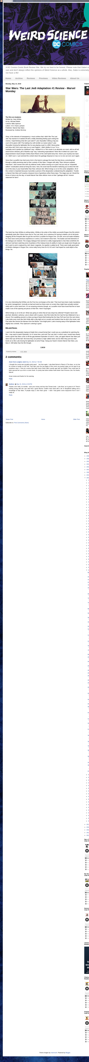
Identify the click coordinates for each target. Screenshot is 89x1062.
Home (8, 78)
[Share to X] (23, 351)
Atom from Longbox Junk (17, 362)
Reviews (31, 78)
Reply (10, 378)
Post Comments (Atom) (21, 422)
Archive (19, 78)
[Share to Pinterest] (26, 351)
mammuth (54, 1052)
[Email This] (21, 351)
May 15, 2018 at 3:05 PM (24, 384)
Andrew (11, 384)
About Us (74, 78)
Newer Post (9, 419)
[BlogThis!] (22, 351)
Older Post (76, 419)
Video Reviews (59, 78)
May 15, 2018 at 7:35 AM (34, 362)
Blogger (68, 1052)
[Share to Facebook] (25, 351)
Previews (43, 78)
